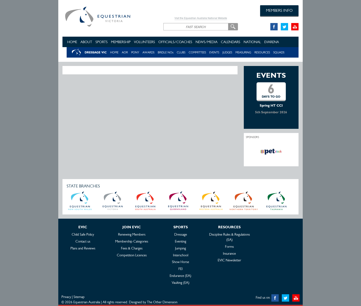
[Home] (109, 16)
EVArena (271, 42)
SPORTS (101, 42)
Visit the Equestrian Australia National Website (200, 18)
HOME (114, 52)
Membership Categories (131, 241)
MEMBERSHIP (121, 42)
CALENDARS (230, 42)
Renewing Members (131, 234)
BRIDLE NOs (165, 52)
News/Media (206, 42)
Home (72, 42)
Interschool (180, 255)
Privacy (66, 297)
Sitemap (79, 297)
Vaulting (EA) (180, 282)
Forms (229, 246)
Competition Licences (132, 255)
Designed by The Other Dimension (153, 302)
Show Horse (180, 262)
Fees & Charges (131, 248)
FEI (180, 269)
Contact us (82, 241)
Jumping (180, 248)
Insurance (229, 253)
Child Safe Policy (83, 234)
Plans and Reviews (82, 248)
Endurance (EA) (180, 276)
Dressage (180, 234)
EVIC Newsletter (229, 260)
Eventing (180, 241)
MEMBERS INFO (279, 10)
